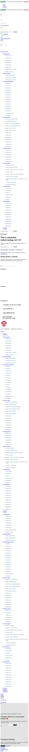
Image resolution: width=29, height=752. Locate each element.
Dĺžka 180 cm (8, 62)
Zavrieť (2, 331)
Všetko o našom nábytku (6, 293)
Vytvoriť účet (3, 702)
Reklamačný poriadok (5, 274)
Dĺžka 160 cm (8, 60)
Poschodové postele (9, 113)
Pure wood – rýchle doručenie (11, 118)
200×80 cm (8, 101)
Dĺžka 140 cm (8, 57)
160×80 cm (8, 83)
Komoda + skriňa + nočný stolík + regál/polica (15, 174)
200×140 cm (8, 110)
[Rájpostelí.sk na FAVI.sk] (4, 326)
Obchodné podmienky (5, 271)
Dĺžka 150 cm (8, 214)
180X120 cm (8, 87)
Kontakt (2, 298)
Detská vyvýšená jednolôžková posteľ (13, 125)
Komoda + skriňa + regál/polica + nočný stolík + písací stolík (16, 179)
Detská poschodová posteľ (11, 130)
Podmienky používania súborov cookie (9, 278)
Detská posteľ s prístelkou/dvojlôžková (13, 123)
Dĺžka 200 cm (8, 67)
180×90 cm (8, 85)
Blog (2, 295)
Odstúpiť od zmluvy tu (5, 283)
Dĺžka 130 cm (8, 209)
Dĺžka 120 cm (8, 55)
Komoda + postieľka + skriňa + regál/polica (14, 169)
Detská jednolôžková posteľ (11, 121)
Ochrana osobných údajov (6, 276)
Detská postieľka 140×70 (10, 79)
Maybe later (7, 745)
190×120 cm (8, 94)
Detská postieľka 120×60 (10, 77)
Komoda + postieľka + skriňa (11, 167)
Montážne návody (4, 291)
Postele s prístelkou (9, 71)
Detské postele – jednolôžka (11, 69)
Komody (7, 192)
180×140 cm (8, 90)
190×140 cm (8, 99)
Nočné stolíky (8, 190)
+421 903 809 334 (4, 25)
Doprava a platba (4, 289)
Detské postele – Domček (11, 128)
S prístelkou (8, 115)
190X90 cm (8, 92)
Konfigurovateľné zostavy (11, 184)
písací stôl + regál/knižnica (11, 182)
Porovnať (5, 691)
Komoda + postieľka (10, 164)
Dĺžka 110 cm (8, 205)
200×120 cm (8, 108)
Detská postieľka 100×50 (10, 75)
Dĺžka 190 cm (8, 64)
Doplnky (7, 199)
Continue (3, 745)
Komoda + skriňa (9, 171)
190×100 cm (8, 97)
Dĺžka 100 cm (8, 202)
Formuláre (3, 281)
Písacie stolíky (8, 188)
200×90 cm (8, 103)
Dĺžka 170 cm (8, 139)
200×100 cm (8, 106)
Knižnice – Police (9, 194)
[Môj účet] (2, 36)
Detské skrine (8, 197)
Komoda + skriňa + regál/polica (12, 176)
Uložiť (15, 724)
